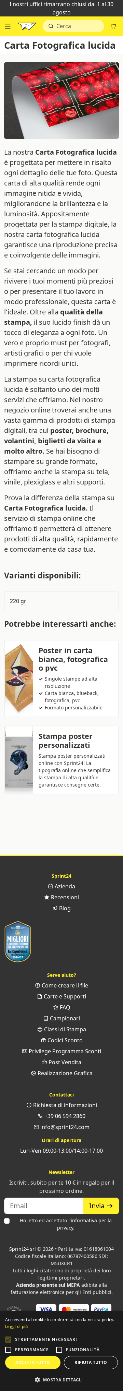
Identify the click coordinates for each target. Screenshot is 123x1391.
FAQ (64, 1007)
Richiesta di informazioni (64, 1105)
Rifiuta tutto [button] (90, 1362)
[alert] (61, 1351)
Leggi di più (16, 1326)
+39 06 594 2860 (64, 1116)
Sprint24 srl (22, 1249)
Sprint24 (27, 28)
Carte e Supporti (64, 996)
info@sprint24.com (64, 1127)
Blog (64, 908)
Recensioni (64, 897)
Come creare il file (64, 985)
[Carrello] (113, 26)
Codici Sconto (64, 1040)
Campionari (64, 1018)
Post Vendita (64, 1062)
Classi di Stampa (64, 1029)
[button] (8, 1339)
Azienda (64, 886)
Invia (97, 1205)
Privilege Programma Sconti (64, 1051)
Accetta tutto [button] (32, 1362)
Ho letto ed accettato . (66, 1224)
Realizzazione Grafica (64, 1073)
